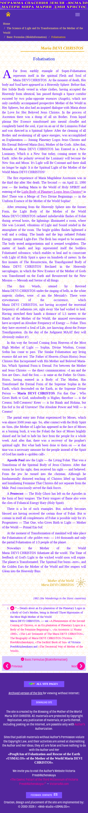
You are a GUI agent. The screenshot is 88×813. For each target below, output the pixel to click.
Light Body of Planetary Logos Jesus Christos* (52, 192)
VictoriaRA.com (59, 784)
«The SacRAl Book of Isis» (51, 642)
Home (6, 24)
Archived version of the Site (26, 693)
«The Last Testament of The (51, 634)
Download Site (44, 702)
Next (74, 666)
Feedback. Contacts (42, 795)
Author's (80, 724)
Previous (16, 666)
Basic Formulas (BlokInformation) (27, 37)
